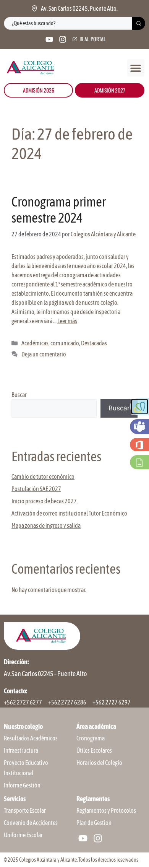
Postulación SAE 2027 (36, 488)
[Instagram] (62, 39)
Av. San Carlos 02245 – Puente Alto (45, 674)
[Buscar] (138, 23)
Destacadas (94, 343)
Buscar (19, 394)
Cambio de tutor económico (42, 476)
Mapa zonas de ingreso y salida (46, 525)
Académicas (35, 343)
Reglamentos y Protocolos (106, 810)
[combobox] (68, 23)
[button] (135, 67)
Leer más (67, 320)
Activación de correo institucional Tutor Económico (69, 513)
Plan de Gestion (94, 822)
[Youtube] (49, 39)
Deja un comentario (43, 354)
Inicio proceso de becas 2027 (44, 501)
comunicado (64, 343)
